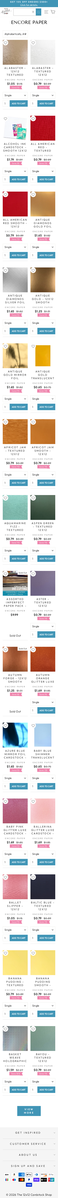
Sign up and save (28, 1165)
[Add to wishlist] (5, 42)
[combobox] (27, 12)
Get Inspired (28, 1132)
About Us (28, 1154)
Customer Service (28, 1143)
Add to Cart (18, 103)
